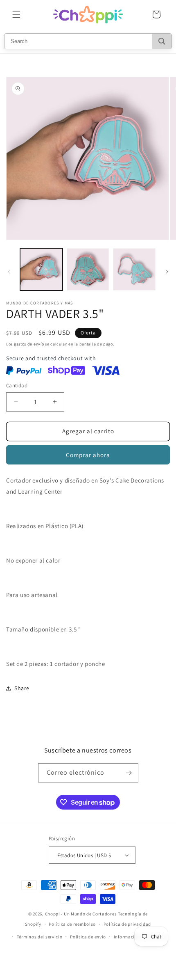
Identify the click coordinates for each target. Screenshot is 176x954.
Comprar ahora (88, 455)
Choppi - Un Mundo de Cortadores (81, 914)
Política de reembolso (72, 924)
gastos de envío (29, 344)
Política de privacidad (127, 924)
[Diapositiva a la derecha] (167, 272)
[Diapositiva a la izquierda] (9, 272)
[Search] (161, 41)
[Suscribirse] (129, 772)
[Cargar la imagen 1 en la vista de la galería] (41, 269)
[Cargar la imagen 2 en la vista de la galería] (88, 269)
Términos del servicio (40, 937)
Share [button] (21, 688)
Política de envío (88, 937)
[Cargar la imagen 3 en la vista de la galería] (134, 269)
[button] (16, 14)
